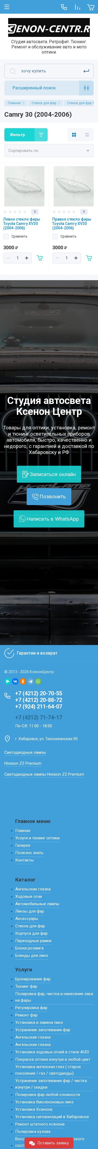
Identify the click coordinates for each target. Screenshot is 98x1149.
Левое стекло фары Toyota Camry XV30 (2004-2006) (21, 223)
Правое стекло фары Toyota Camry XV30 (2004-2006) (71, 223)
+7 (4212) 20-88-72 (38, 700)
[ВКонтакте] (15, 681)
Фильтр (17, 134)
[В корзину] (40, 258)
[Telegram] (30, 681)
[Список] (87, 134)
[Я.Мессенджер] (7, 681)
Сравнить (19, 236)
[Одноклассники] (23, 681)
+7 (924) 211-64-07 (38, 706)
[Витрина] (74, 134)
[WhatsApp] (38, 681)
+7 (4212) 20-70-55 (38, 693)
